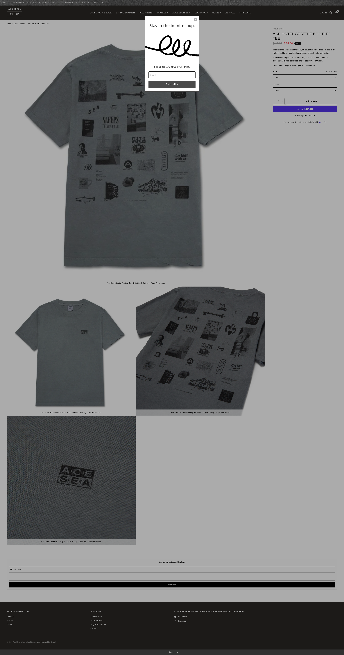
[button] (195, 19)
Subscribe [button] (172, 84)
